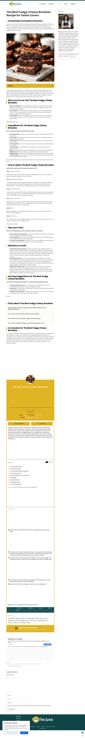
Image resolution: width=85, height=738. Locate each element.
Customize (8, 732)
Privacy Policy (32, 726)
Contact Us (43, 726)
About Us (38, 726)
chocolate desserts (25, 663)
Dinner (59, 4)
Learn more (72, 56)
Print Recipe (19, 423)
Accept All (24, 732)
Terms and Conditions (50, 726)
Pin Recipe (43, 423)
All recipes (42, 4)
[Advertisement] (30, 397)
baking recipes (11, 663)
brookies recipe (17, 663)
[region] (16, 728)
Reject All (16, 732)
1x (46, 462)
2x (49, 462)
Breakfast (51, 4)
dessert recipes (32, 663)
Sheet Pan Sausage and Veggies (14, 666)
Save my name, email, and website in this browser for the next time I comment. (29, 705)
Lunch (65, 4)
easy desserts (39, 663)
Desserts (73, 4)
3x (51, 462)
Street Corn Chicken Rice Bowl (14, 665)
